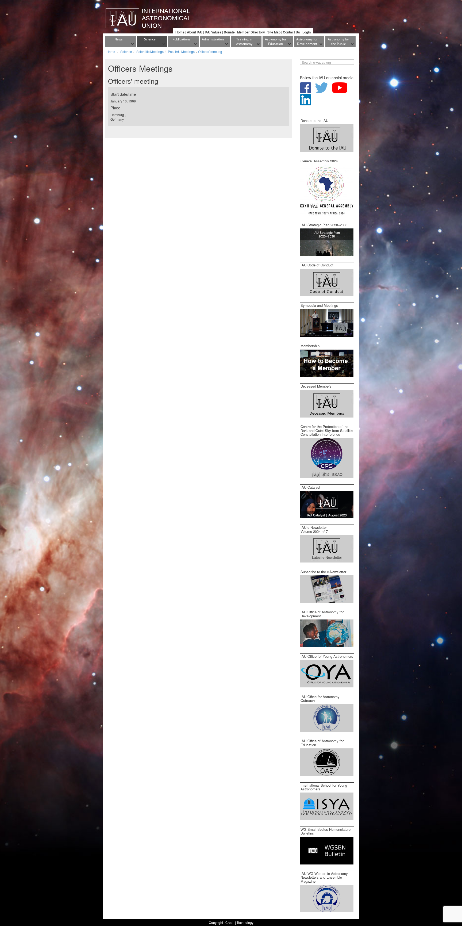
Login (306, 32)
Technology (245, 922)
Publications (181, 39)
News (118, 39)
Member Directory (251, 32)
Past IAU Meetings (181, 51)
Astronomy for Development (307, 41)
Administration (213, 39)
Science (150, 39)
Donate (229, 32)
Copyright (216, 922)
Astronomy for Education (275, 41)
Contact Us (291, 32)
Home (179, 32)
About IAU (194, 32)
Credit (229, 922)
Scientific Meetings (150, 51)
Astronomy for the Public (338, 41)
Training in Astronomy (244, 41)
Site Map (273, 32)
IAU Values (213, 32)
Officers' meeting (210, 51)
